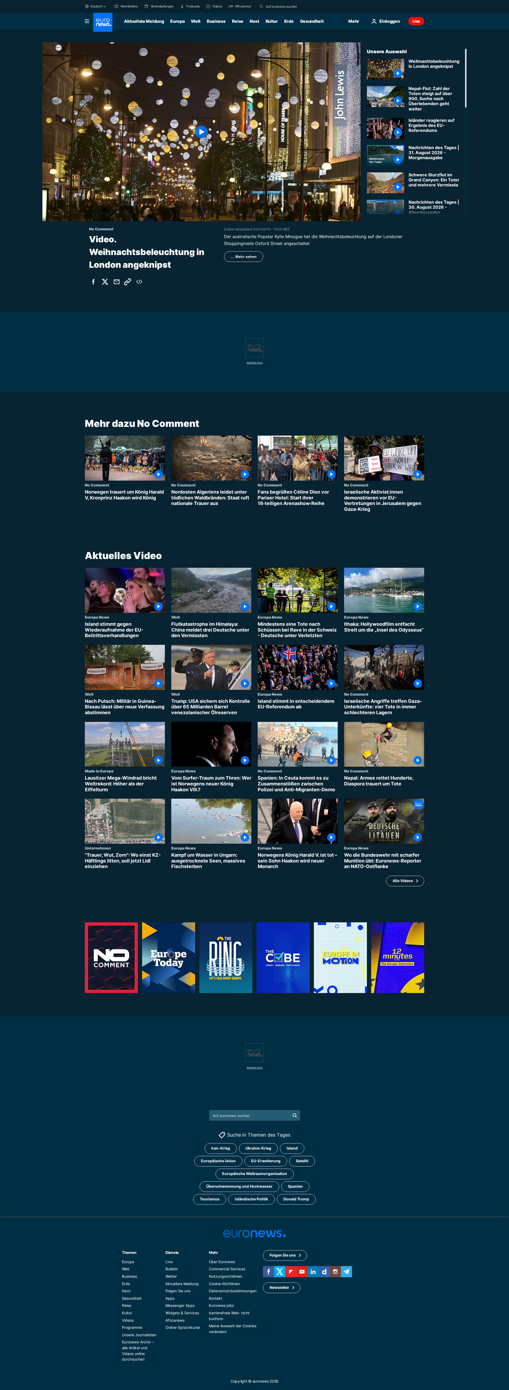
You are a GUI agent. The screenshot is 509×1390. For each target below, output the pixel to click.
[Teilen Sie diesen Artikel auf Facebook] (93, 282)
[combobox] (288, 6)
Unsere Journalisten (139, 1335)
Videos (128, 1320)
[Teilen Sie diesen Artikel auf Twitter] (105, 282)
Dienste (172, 1252)
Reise (237, 21)
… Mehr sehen (244, 256)
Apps (169, 1298)
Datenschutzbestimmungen (233, 1291)
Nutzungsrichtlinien (225, 1276)
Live (416, 21)
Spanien (295, 1186)
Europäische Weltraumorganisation (254, 1173)
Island (292, 1148)
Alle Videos (403, 881)
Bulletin (171, 1269)
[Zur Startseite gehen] (102, 22)
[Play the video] (201, 131)
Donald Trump (296, 1199)
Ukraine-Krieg (258, 1148)
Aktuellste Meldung (144, 21)
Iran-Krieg (220, 1148)
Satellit (302, 1161)
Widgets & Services (182, 1313)
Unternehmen (98, 848)
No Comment (97, 485)
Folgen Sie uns (177, 1291)
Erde (289, 21)
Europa (177, 21)
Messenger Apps (180, 1305)
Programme (132, 1327)
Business (216, 21)
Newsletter (279, 1287)
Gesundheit (312, 21)
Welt (195, 21)
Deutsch (96, 6)
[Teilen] (116, 282)
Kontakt (215, 1298)
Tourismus (210, 1199)
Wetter (171, 1276)
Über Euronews (222, 1261)
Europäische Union (218, 1161)
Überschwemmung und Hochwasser (239, 1186)
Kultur (272, 21)
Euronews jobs (221, 1305)
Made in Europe (99, 771)
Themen (129, 1252)
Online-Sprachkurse (182, 1327)
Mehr (213, 1252)
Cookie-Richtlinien (224, 1283)
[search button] (261, 6)
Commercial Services (227, 1269)
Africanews (175, 1320)
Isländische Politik (251, 1199)
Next (254, 21)
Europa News (97, 617)
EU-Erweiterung (265, 1161)
